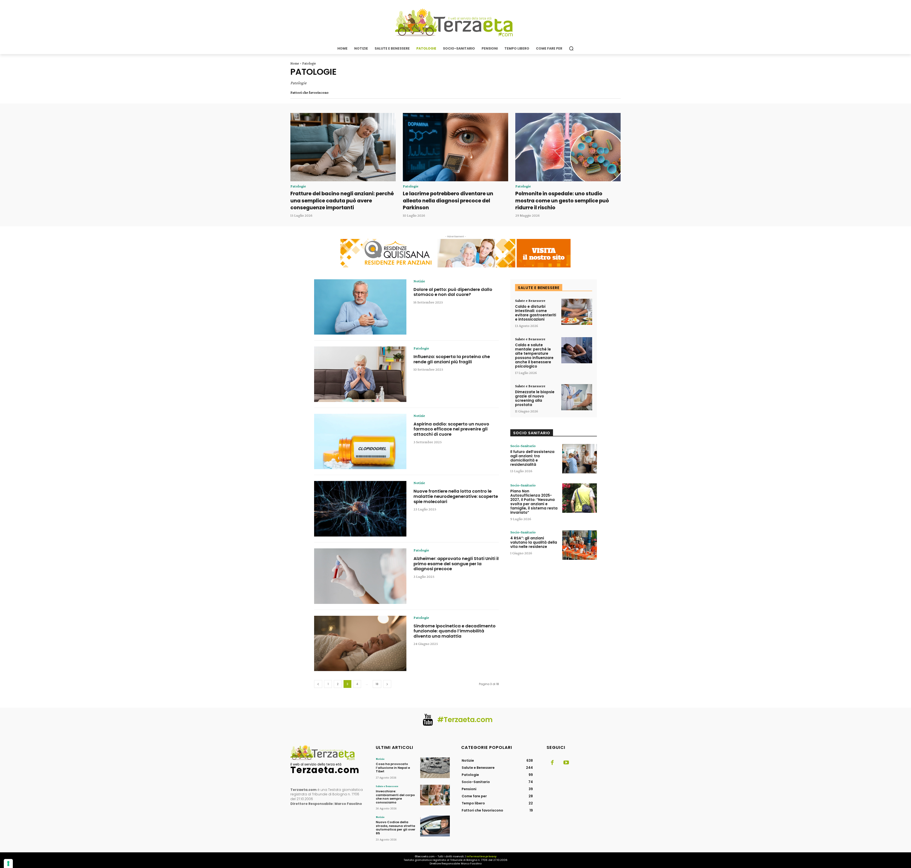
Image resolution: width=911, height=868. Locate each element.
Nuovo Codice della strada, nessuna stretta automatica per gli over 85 (395, 827)
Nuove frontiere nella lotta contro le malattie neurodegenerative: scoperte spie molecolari (456, 496)
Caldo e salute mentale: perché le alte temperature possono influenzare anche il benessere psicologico (534, 355)
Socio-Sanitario (523, 446)
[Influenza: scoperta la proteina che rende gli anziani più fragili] (360, 374)
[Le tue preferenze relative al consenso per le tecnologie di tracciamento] (8, 863)
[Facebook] (552, 763)
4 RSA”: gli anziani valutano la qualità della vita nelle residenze (533, 542)
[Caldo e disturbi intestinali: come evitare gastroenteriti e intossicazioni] (576, 312)
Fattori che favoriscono (309, 92)
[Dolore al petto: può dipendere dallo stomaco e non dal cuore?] (360, 307)
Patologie (298, 186)
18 (377, 684)
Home (294, 63)
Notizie (419, 281)
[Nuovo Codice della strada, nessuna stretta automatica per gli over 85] (435, 826)
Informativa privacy (481, 856)
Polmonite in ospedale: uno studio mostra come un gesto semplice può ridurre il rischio (562, 200)
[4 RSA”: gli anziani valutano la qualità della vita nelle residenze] (579, 545)
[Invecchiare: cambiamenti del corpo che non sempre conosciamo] (435, 795)
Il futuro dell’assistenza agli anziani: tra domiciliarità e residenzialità (532, 458)
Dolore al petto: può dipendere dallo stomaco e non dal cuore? (453, 292)
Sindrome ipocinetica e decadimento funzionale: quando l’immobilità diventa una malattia (455, 631)
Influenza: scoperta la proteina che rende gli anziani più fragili (452, 359)
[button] (571, 48)
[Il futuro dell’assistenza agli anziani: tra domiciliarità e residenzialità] (579, 458)
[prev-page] (318, 684)
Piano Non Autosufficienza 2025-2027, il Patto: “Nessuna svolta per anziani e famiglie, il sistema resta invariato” (534, 502)
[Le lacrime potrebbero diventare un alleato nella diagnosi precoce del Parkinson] (455, 147)
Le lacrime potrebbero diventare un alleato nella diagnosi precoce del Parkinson (448, 200)
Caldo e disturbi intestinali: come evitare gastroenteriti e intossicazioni (535, 313)
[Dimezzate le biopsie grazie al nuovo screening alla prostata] (576, 397)
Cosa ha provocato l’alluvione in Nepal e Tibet (393, 768)
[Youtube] (566, 763)
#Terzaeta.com (465, 719)
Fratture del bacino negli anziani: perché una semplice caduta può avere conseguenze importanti (342, 200)
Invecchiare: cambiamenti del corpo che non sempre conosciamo (395, 797)
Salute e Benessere (530, 301)
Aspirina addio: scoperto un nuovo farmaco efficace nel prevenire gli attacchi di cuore (451, 429)
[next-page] (387, 684)
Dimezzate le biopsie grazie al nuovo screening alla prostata (534, 398)
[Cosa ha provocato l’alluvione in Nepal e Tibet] (435, 767)
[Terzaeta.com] (455, 22)
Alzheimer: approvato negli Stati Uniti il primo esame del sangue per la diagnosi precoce (456, 563)
